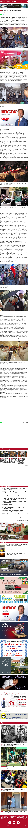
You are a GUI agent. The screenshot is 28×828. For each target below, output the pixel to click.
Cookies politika (24, 818)
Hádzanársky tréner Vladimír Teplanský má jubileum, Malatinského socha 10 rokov (15, 549)
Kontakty (18, 817)
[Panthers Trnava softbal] (14, 716)
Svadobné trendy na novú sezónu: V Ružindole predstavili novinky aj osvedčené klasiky (14, 511)
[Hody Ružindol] (14, 648)
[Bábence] (14, 682)
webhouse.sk (19, 826)
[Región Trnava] (14, 665)
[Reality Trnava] (14, 699)
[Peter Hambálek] (14, 612)
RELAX (1, 12)
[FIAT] (14, 585)
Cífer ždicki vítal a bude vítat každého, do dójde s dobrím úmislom (14, 508)
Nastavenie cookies (24, 817)
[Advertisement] (11, 435)
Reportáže (5, 12)
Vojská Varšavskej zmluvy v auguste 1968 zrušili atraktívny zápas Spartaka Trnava (17, 545)
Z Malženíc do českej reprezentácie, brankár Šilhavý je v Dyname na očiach (12, 767)
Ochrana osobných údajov (20, 816)
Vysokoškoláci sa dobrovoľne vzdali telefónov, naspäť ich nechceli (15, 514)
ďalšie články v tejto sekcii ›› (22, 520)
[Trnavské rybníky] (14, 6)
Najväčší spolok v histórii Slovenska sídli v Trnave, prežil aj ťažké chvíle (15, 502)
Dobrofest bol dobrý (8, 504)
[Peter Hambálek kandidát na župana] (14, 117)
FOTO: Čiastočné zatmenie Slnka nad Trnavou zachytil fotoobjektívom (16, 554)
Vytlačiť (26, 422)
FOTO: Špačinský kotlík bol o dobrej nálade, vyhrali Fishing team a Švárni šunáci (15, 492)
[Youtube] (27, 1)
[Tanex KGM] (14, 567)
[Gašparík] (14, 630)
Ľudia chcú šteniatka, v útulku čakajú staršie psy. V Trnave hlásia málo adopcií (21, 461)
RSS (16, 817)
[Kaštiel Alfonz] (14, 531)
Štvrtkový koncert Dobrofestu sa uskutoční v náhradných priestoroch (12, 745)
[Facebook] (24, 1)
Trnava (2, 744)
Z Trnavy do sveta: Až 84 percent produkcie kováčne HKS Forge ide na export (13, 460)
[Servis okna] (14, 599)
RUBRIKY (14, 1)
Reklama (13, 817)
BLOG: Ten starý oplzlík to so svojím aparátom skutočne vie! (14, 517)
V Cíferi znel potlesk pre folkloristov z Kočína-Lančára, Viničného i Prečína (4, 460)
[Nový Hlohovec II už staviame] (14, 59)
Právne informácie (13, 816)
